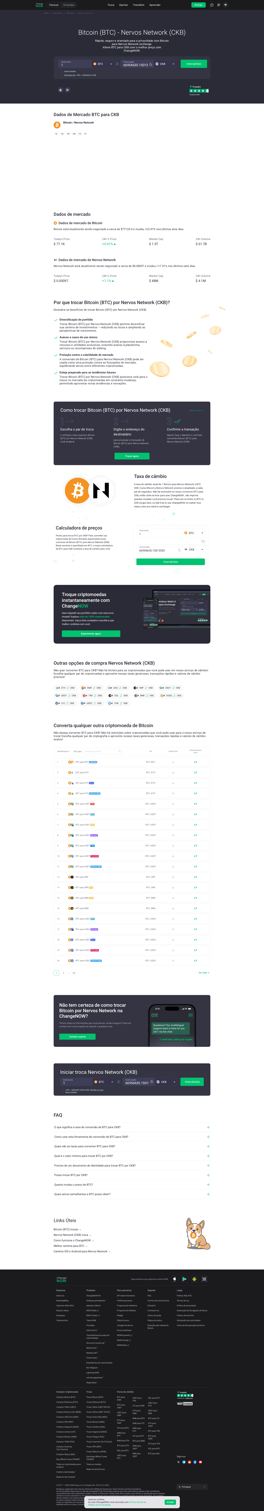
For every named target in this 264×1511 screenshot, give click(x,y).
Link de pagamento (94, 1377)
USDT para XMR (121, 1413)
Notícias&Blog (62, 1300)
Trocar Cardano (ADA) (95, 1427)
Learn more (194, 410)
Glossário (152, 1305)
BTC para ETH (82, 772)
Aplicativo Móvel (93, 1305)
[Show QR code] (204, 1279)
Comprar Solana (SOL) (65, 1454)
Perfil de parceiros (124, 1300)
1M (68, 134)
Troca (111, 4)
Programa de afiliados (126, 1310)
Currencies (58, 13)
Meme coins (91, 1348)
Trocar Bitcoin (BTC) (94, 1397)
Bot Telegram (92, 1368)
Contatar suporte (77, 1036)
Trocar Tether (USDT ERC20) (98, 1407)
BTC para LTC (154, 1418)
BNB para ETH (123, 1440)
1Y (80, 134)
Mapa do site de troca (95, 1469)
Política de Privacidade (99, 1505)
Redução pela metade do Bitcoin (158, 1326)
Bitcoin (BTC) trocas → (68, 1229)
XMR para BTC (121, 1434)
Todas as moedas (93, 1464)
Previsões (90, 1325)
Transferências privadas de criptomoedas (97, 1336)
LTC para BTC (138, 1436)
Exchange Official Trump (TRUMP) (96, 1457)
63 (74, 973)
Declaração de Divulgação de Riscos (192, 1310)
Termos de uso (183, 1300)
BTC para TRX (154, 1431)
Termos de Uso (136, 1502)
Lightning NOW (92, 1373)
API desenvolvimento (126, 1296)
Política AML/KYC (184, 1296)
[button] (103, 64)
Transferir (139, 4)
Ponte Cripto (91, 1358)
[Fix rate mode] (150, 64)
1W (62, 134)
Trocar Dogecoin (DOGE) (96, 1432)
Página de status (155, 1320)
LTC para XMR (139, 1406)
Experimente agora (91, 633)
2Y (85, 134)
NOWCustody (123, 1340)
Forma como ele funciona (158, 1300)
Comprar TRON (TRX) (65, 1442)
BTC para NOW (152, 1437)
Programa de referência (127, 1305)
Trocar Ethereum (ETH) (96, 1402)
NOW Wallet (91, 1310)
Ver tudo (203, 972)
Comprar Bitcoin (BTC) (65, 1397)
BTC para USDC (85, 919)
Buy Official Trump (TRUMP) (68, 1459)
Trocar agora (132, 456)
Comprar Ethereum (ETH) (67, 1402)
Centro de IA (91, 1330)
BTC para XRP (82, 877)
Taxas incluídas (70, 71)
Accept (170, 1502)
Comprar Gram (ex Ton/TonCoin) (64, 1448)
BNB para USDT (137, 1454)
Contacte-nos (153, 1310)
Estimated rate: (69, 75)
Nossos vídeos (62, 1310)
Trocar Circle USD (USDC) (96, 1417)
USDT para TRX (137, 1399)
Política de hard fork (185, 1315)
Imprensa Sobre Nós (65, 1305)
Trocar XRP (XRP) (93, 1447)
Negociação (91, 1382)
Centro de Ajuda (154, 1315)
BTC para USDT (85, 804)
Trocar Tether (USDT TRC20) (98, 1412)
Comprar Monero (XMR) (66, 1437)
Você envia (66, 62)
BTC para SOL (154, 1453)
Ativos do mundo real (95, 1343)
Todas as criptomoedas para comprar (68, 1465)
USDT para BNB (152, 1412)
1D (56, 134)
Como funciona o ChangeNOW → (74, 1240)
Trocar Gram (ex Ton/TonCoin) (99, 1442)
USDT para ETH (152, 1404)
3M (74, 134)
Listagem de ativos (125, 1325)
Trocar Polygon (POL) (95, 1437)
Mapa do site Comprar (65, 1477)
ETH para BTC (123, 1428)
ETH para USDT (152, 1424)
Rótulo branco (123, 1320)
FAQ (149, 1296)
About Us (60, 1296)
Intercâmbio (194, 63)
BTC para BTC (86, 762)
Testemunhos (62, 1320)
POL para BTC (154, 1448)
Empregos (60, 1315)
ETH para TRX (154, 1444)
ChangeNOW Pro (93, 1296)
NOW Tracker (91, 1315)
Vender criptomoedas (65, 1472)
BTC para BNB (84, 898)
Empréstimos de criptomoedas (99, 1363)
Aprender (155, 4)
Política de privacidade (186, 1305)
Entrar (198, 4)
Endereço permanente (95, 1300)
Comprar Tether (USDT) (66, 1407)
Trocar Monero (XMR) (95, 1422)
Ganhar (123, 4)
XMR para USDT (137, 1447)
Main (46, 13)
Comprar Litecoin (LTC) (66, 1432)
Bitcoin (70, 13)
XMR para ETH (137, 1429)
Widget (120, 1315)
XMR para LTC (139, 1423)
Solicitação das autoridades (188, 1320)
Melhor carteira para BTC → (71, 1245)
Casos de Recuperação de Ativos (191, 1325)
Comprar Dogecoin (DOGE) (67, 1427)
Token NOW (91, 1320)
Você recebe (128, 62)
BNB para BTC (139, 1418)
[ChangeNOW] (39, 5)
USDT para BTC (121, 1456)
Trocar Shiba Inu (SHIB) (96, 1451)
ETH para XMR (121, 1421)
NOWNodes (122, 1345)
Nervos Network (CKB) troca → (73, 1234)
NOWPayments (123, 1335)
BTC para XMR (121, 1398)
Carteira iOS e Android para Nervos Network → (82, 1251)
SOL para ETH (154, 1398)
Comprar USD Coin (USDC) (67, 1417)
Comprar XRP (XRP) (64, 1422)
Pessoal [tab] (53, 4)
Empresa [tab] (69, 4)
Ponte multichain (124, 1330)
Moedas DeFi (91, 1353)
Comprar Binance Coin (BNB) (68, 1412)
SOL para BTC (123, 1450)
